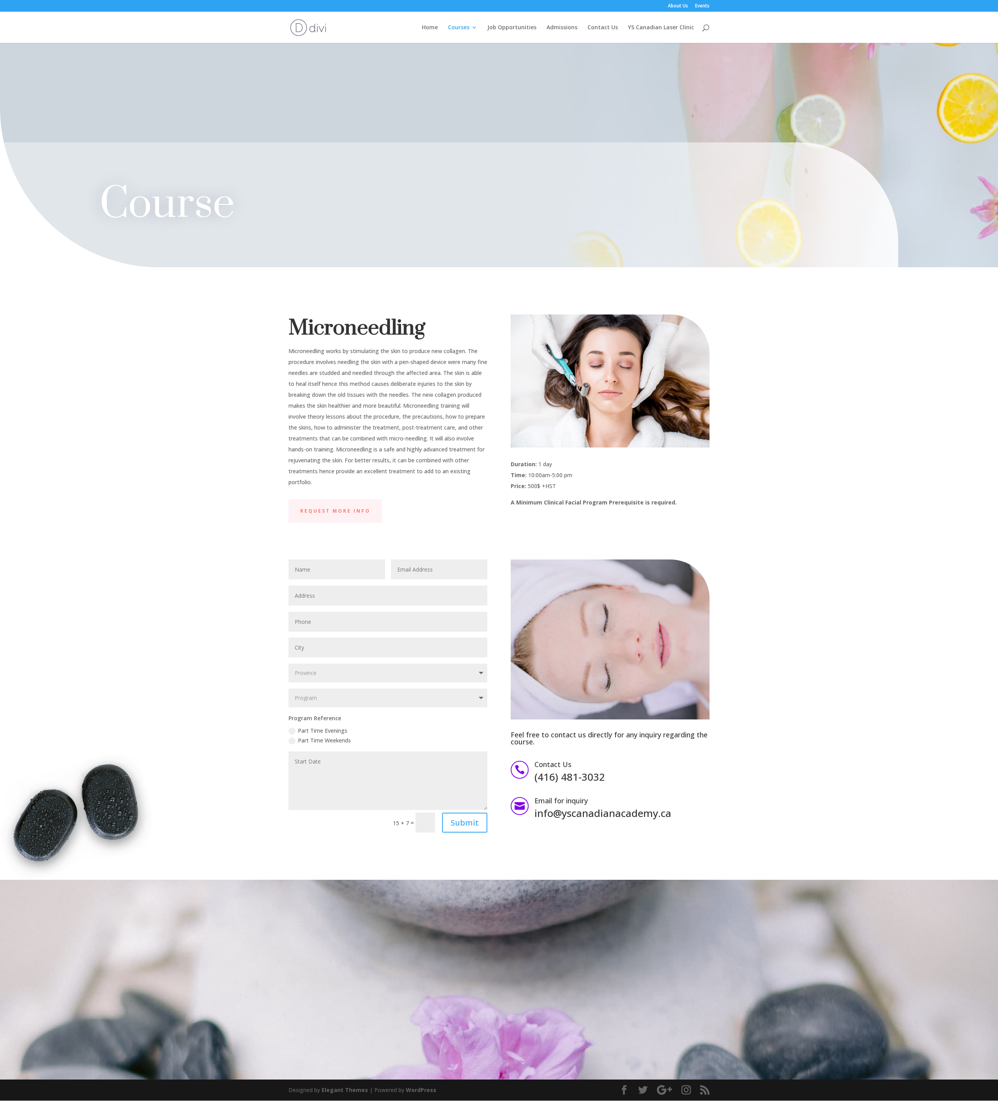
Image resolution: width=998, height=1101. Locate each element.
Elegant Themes (345, 1090)
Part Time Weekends (324, 740)
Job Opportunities (511, 28)
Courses (458, 28)
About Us (678, 6)
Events (702, 6)
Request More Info (335, 511)
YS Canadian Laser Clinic (661, 28)
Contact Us (602, 28)
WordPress (421, 1090)
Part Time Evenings (322, 730)
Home (430, 28)
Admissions (562, 28)
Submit (465, 822)
